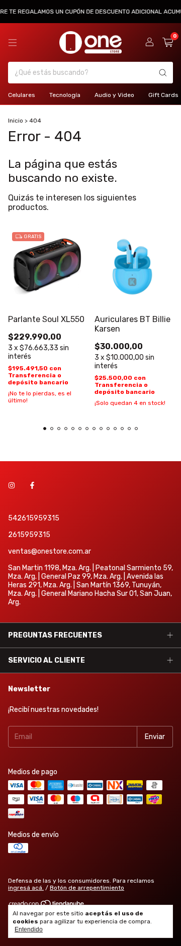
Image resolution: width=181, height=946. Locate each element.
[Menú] (12, 42)
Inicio (15, 120)
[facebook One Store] (32, 485)
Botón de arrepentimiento (87, 887)
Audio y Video (114, 94)
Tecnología (64, 94)
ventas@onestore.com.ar (49, 551)
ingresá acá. (26, 887)
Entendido (29, 929)
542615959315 (33, 518)
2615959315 (29, 535)
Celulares (21, 94)
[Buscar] (163, 72)
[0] (167, 43)
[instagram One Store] (11, 485)
